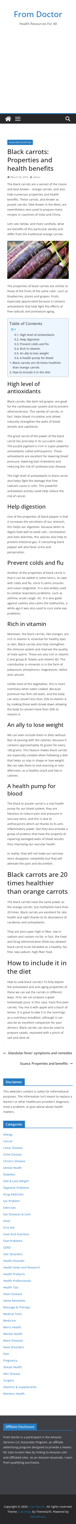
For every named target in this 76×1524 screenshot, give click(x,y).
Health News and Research (21, 1267)
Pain (6, 1354)
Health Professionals (17, 1281)
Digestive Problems (16, 1188)
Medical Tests (12, 1314)
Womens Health (14, 1394)
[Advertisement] (38, 73)
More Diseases (13, 1340)
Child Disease (12, 1154)
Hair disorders (13, 1254)
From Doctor (38, 14)
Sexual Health (12, 1367)
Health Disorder (14, 1261)
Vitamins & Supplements (20, 1387)
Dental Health (12, 1168)
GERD (7, 1247)
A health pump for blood (36, 358)
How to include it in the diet (31, 372)
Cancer (8, 1141)
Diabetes (9, 1174)
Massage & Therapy (16, 1307)
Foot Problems (12, 1241)
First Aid (8, 1227)
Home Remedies (14, 1301)
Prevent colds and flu (34, 344)
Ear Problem (11, 1201)
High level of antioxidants (37, 335)
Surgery (8, 1380)
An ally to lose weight (34, 353)
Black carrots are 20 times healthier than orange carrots (37, 365)
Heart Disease (12, 1294)
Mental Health (12, 1334)
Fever (7, 1221)
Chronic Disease (14, 1161)
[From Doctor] (8, 119)
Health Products (14, 1274)
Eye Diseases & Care (17, 1214)
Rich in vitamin (30, 349)
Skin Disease (11, 1374)
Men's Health (12, 1327)
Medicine (9, 1320)
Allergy (8, 1134)
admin (36, 177)
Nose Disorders (13, 1347)
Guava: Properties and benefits (44, 1063)
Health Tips (11, 1287)
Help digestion (30, 339)
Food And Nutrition (20, 142)
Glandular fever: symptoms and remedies (40, 1053)
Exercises (9, 1207)
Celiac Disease (13, 1148)
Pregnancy (10, 1360)
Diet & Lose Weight (16, 1181)
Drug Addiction (13, 1194)
